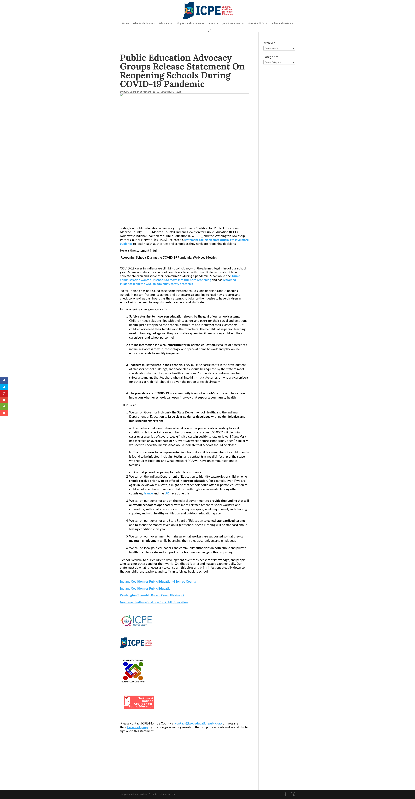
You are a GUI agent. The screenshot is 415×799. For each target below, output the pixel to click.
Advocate (164, 23)
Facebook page (137, 727)
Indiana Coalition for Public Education (146, 588)
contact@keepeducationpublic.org (198, 723)
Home (125, 23)
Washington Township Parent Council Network (152, 595)
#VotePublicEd (256, 23)
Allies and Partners (282, 23)
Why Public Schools (144, 23)
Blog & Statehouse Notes (190, 23)
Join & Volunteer (232, 23)
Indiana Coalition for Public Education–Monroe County (158, 581)
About (211, 23)
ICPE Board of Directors (137, 91)
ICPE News (174, 91)
